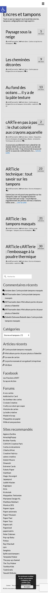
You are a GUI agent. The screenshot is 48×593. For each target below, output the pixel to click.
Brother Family (9, 440)
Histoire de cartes (10, 409)
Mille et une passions (12, 422)
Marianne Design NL (11, 498)
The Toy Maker (9, 563)
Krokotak (7, 492)
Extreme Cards (9, 466)
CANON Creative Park (13, 443)
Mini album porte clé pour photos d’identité (23, 353)
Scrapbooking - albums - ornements (29, 139)
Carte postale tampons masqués (29, 290)
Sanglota (6, 550)
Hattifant (7, 473)
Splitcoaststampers (11, 553)
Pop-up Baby (8, 537)
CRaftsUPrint (9, 450)
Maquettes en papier (12, 419)
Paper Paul (7, 518)
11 (27, 71)
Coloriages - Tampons (12, 230)
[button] (3, 9)
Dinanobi (7, 463)
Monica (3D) (8, 505)
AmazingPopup (9, 437)
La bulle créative (10, 412)
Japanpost (7, 479)
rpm (5, 547)
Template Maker (10, 557)
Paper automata (10, 511)
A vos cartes (8, 393)
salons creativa (9, 456)
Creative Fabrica (10, 453)
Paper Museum (9, 515)
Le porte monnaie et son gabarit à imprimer (23, 361)
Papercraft (7, 524)
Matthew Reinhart (10, 502)
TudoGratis (8, 570)
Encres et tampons (17, 71)
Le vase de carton (12, 357)
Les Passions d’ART (11, 378)
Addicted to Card (10, 396)
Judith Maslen (9, 482)
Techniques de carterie (13, 141)
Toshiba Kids (8, 566)
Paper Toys (8, 521)
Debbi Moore (9, 460)
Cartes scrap (33, 41)
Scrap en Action (9, 381)
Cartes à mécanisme (11, 447)
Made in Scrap (9, 415)
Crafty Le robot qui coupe (14, 406)
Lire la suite (21, 202)
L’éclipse (8, 365)
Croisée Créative (10, 402)
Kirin (5, 489)
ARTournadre (13, 41)
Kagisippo (7, 485)
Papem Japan (8, 508)
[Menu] (43, 3)
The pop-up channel (11, 560)
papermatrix (8, 531)
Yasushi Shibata (9, 573)
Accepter (27, 587)
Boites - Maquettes (35, 137)
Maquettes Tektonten (12, 495)
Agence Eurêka (9, 434)
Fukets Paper (8, 469)
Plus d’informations (26, 583)
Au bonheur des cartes (12, 399)
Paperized (7, 528)
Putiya (5, 540)
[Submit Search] (5, 276)
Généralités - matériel (31, 104)
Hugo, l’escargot (10, 476)
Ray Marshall (8, 544)
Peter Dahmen (9, 534)
